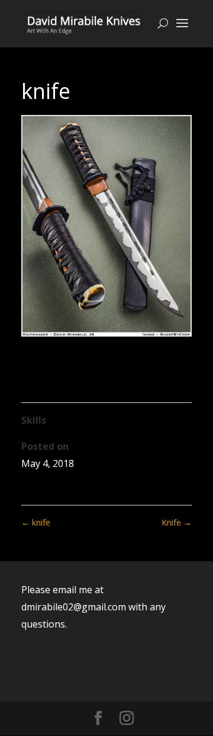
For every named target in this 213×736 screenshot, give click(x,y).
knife (35, 522)
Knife (177, 522)
